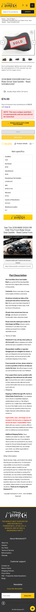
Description (8, 143)
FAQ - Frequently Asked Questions (14, 576)
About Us (5, 543)
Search (27, 12)
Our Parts (5, 548)
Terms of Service (8, 550)
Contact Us (5, 566)
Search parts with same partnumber (18, 123)
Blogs (4, 578)
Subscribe (27, 596)
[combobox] (18, 12)
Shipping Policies (8, 571)
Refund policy (6, 553)
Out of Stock (11, 19)
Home (3, 19)
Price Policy (6, 573)
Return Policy (6, 568)
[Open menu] (32, 5)
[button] (3, 603)
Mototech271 (20, 609)
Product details (22, 143)
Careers (4, 545)
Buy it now (18, 137)
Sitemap (4, 555)
